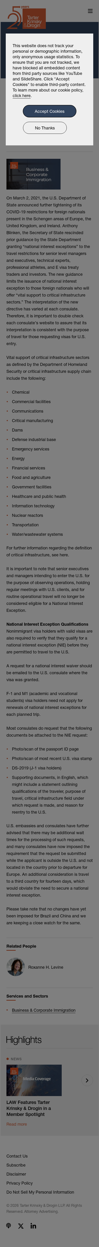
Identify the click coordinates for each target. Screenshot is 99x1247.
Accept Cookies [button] (49, 111)
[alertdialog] (49, 89)
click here (22, 95)
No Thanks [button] (45, 127)
